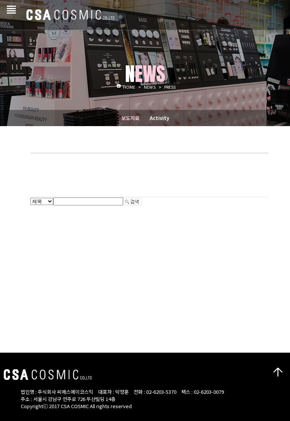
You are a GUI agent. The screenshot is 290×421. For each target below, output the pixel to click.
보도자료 (130, 118)
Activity (159, 118)
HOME (129, 87)
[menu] (9, 6)
